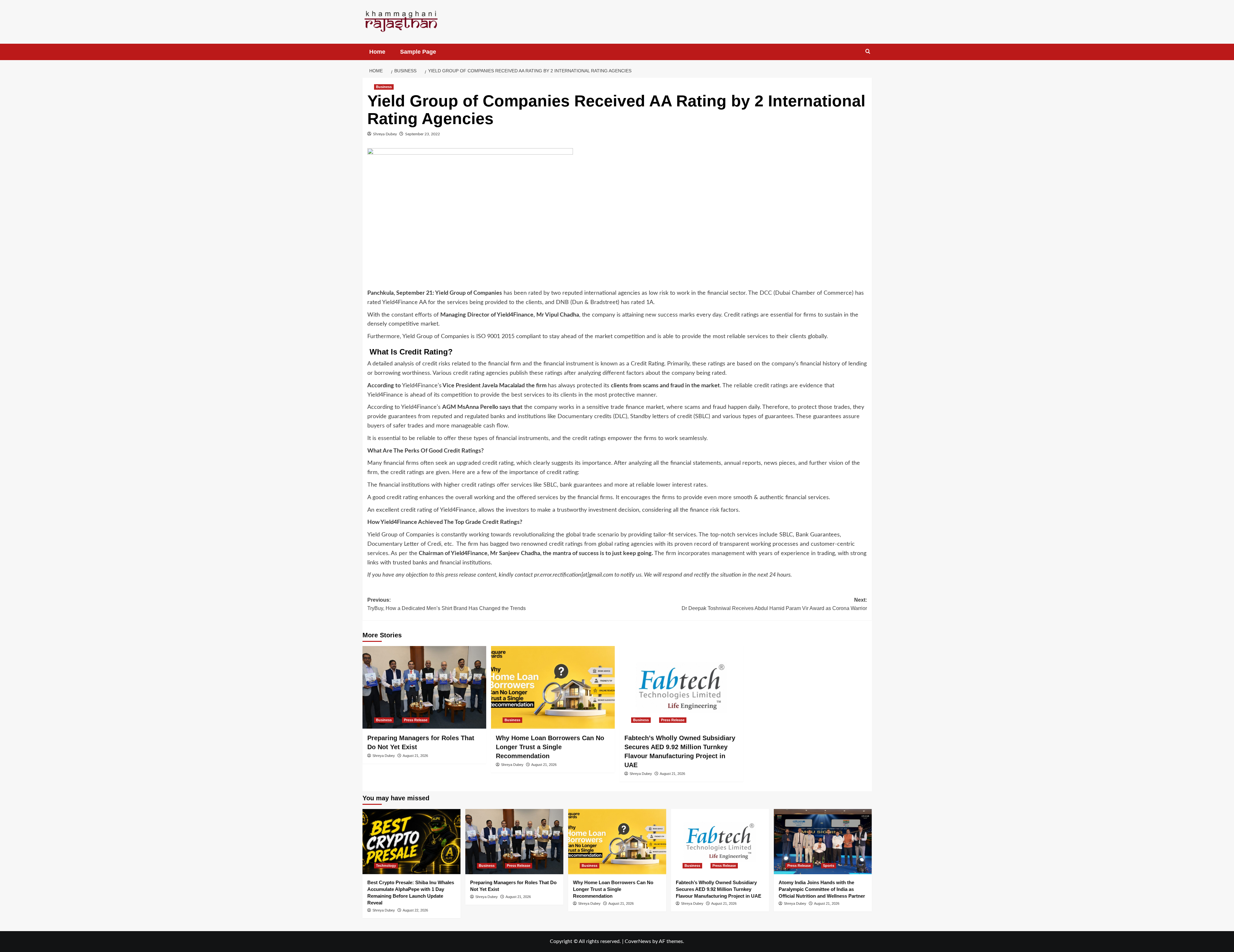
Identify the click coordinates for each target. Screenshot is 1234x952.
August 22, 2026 (415, 910)
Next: (774, 604)
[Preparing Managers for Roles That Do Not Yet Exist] (424, 687)
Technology (386, 865)
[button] (868, 51)
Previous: (446, 604)
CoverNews (638, 941)
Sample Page (418, 52)
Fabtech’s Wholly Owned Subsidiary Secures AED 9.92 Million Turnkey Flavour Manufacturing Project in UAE (718, 889)
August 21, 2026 (415, 756)
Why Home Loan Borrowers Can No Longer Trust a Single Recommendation (550, 746)
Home (377, 52)
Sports (828, 865)
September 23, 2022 (422, 134)
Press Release (415, 720)
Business (384, 87)
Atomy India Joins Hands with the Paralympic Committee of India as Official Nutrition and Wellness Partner (822, 889)
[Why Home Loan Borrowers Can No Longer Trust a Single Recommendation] (553, 687)
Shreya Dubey (385, 134)
